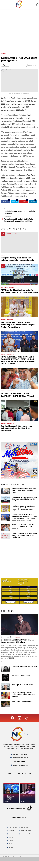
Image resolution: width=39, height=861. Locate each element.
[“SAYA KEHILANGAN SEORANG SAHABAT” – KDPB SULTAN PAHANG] (19, 378)
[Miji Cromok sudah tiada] (5, 677)
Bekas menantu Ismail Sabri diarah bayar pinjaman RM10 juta (17, 641)
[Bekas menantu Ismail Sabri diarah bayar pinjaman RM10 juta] (19, 624)
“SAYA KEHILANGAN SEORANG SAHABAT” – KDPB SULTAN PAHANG (17, 395)
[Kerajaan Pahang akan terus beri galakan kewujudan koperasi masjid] (19, 242)
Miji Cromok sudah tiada (21, 675)
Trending (3, 234)
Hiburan (17, 637)
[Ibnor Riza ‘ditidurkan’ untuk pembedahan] (5, 686)
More (11, 658)
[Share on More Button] (19, 859)
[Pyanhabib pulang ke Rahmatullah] (5, 669)
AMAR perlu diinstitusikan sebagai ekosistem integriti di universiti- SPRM (19, 291)
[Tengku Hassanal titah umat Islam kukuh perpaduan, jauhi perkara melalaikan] (19, 410)
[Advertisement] (19, 29)
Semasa (3, 255)
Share (3, 71)
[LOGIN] (37, 4)
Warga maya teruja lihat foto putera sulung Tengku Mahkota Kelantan (23, 694)
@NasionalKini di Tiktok (16, 808)
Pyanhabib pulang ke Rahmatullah (24, 666)
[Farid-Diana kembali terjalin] (5, 704)
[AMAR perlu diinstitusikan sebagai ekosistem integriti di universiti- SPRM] (19, 274)
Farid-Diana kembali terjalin (22, 701)
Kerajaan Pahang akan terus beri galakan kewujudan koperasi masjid (17, 259)
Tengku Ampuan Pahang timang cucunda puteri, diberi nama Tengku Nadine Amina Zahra (17, 324)
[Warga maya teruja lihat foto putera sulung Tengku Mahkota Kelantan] (5, 695)
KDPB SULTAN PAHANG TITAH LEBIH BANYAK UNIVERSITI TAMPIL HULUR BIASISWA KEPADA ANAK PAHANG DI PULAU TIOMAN (18, 360)
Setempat (4, 287)
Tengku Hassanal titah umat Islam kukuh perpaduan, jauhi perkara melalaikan (17, 428)
